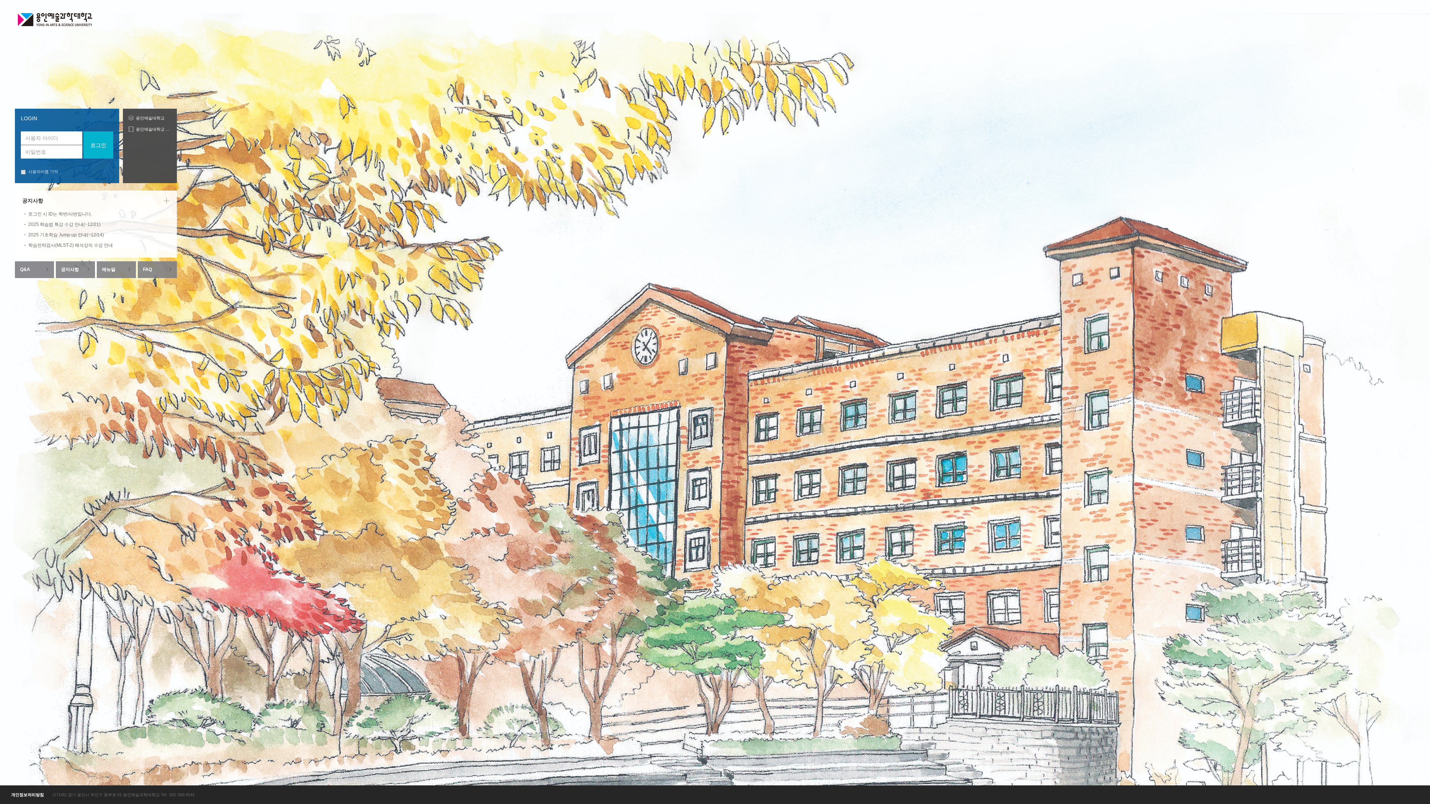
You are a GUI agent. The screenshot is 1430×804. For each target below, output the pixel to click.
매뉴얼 (108, 269)
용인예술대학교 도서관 (153, 129)
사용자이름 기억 (43, 171)
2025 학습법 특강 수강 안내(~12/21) (64, 224)
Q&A (25, 269)
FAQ (147, 269)
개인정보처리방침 (27, 794)
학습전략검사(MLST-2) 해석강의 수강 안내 (70, 245)
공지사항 (70, 269)
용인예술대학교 (150, 118)
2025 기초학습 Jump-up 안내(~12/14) (66, 234)
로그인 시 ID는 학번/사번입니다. (60, 214)
